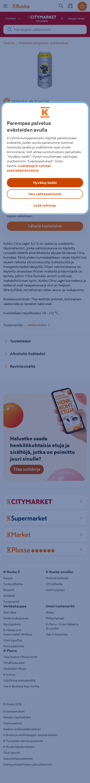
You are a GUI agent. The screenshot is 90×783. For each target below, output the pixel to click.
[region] (45, 158)
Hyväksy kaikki (45, 182)
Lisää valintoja (44, 205)
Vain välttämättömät (45, 194)
